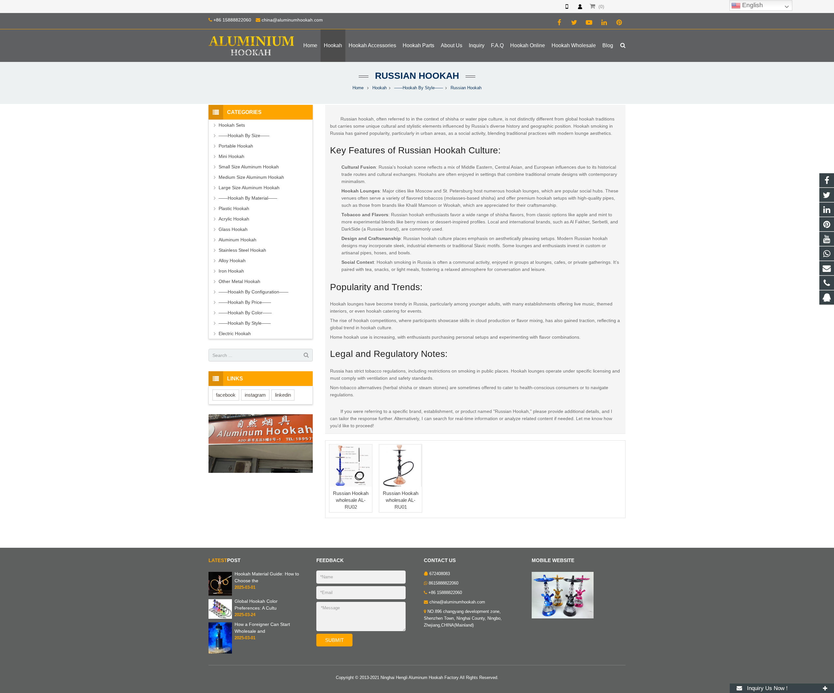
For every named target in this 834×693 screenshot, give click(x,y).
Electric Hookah (235, 333)
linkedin (283, 395)
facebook (226, 395)
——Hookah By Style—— (418, 88)
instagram (255, 395)
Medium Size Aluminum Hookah (251, 177)
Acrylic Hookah (234, 218)
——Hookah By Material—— (248, 198)
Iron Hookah (231, 271)
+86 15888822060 (232, 19)
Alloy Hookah (232, 260)
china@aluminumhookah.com (292, 19)
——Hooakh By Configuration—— (253, 291)
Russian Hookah (417, 76)
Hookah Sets (232, 125)
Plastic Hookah (234, 208)
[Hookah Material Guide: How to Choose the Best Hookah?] (220, 583)
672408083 (439, 574)
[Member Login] (579, 6)
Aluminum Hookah (237, 239)
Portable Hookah (236, 145)
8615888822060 (443, 583)
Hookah (379, 88)
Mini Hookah (231, 156)
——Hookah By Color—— (245, 312)
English (752, 5)
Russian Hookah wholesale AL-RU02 (350, 500)
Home (358, 88)
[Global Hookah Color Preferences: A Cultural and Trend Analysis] (220, 608)
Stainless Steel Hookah (242, 250)
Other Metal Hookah (239, 281)
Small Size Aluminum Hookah (249, 166)
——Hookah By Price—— (245, 302)
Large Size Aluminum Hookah (249, 187)
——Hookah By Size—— (244, 135)
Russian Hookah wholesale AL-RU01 (400, 500)
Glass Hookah (233, 229)
